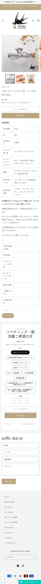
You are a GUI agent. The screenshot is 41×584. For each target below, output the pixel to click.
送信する (8, 481)
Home (7, 497)
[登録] (33, 557)
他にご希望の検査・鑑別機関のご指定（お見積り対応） (20, 390)
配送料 (9, 102)
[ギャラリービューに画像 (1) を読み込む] (10, 78)
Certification (9, 527)
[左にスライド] (2, 79)
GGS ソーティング (20, 352)
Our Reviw (8, 538)
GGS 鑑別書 (29, 373)
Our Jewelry (9, 512)
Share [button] (6, 310)
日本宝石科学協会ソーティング (20, 358)
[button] (2, 20)
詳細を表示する (28, 424)
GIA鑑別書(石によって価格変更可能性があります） (20, 384)
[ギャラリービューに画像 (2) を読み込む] (20, 78)
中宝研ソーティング (20, 363)
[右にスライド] (38, 79)
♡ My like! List (10, 543)
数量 (20, 396)
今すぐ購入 (20, 116)
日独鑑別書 (20, 378)
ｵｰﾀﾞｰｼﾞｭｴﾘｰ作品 (11, 522)
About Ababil (9, 502)
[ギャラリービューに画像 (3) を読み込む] (30, 78)
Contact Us (9, 533)
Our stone (8, 507)
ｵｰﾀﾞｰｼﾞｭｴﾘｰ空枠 (11, 517)
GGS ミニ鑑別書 (13, 373)
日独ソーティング (20, 368)
